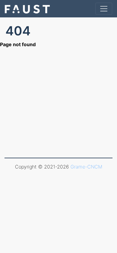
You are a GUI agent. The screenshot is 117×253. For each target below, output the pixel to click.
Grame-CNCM (86, 167)
